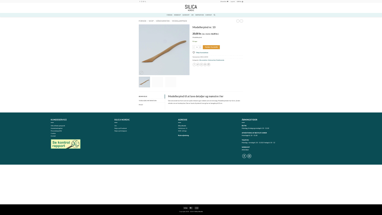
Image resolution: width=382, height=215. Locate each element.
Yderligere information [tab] (148, 100)
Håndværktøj (163, 21)
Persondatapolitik (56, 131)
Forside (169, 15)
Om (192, 15)
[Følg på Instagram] (141, 1)
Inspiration (199, 15)
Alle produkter (203, 60)
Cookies (53, 133)
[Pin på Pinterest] (205, 64)
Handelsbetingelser (57, 128)
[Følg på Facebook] (139, 1)
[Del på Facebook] (194, 64)
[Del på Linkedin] (208, 64)
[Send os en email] (143, 1)
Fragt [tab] (141, 105)
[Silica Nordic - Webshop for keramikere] (191, 8)
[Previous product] (241, 20)
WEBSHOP (177, 15)
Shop (151, 21)
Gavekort (186, 15)
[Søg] (214, 15)
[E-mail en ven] (201, 64)
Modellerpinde (179, 21)
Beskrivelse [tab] (143, 96)
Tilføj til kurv (211, 47)
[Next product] (237, 20)
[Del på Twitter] (198, 64)
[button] (233, 1)
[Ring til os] (145, 1)
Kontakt (209, 15)
